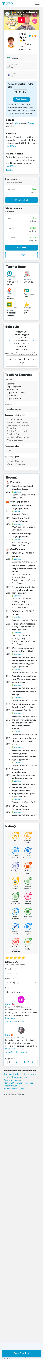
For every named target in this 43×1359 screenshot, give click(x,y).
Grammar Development (14, 1074)
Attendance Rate (12, 295)
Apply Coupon (21, 99)
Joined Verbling (27, 278)
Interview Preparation (13, 1083)
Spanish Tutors (9, 1095)
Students (14, 65)
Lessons (13, 74)
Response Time (11, 278)
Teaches (13, 56)
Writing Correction (11, 1080)
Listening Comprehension (15, 1077)
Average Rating (27, 309)
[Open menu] (37, 3)
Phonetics (28, 1083)
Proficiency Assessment (14, 1089)
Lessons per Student (12, 309)
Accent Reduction (11, 1086)
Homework (31, 1074)
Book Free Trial (21, 1353)
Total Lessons (29, 294)
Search (8, 969)
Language (9, 979)
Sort (7, 988)
